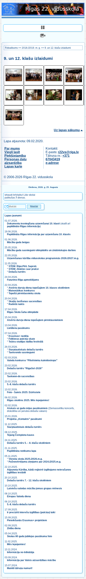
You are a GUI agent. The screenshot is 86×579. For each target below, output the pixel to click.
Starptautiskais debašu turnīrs (26, 349)
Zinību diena (14, 528)
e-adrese (52, 163)
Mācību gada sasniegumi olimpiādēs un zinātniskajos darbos (41, 250)
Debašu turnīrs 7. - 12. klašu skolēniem (29, 480)
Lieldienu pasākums (18, 328)
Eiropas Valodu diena (19, 496)
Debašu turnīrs (17, 271)
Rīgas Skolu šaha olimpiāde (22, 312)
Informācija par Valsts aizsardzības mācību (31, 560)
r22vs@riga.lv (68, 152)
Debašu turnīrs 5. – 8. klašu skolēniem (28, 443)
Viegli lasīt (12, 152)
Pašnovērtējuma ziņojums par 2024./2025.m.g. (35, 461)
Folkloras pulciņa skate (22, 338)
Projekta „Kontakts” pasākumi (24, 419)
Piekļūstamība (15, 155)
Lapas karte (13, 166)
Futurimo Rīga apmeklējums (23, 279)
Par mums (12, 148)
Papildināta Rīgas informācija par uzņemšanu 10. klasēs (39, 234)
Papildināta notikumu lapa (21, 451)
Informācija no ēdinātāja (20, 552)
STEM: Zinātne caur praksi (24, 269)
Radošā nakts (16, 304)
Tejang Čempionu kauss (20, 435)
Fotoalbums (11, 47)
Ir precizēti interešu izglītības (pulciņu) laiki (31, 512)
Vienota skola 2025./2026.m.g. (25, 459)
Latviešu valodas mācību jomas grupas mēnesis (34, 488)
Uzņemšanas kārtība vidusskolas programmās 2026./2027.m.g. (43, 258)
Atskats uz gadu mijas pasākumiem (27, 408)
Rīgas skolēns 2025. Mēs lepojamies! (28, 400)
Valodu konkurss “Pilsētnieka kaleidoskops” (32, 360)
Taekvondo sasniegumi (22, 352)
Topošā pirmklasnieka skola (24, 293)
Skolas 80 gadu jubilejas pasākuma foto (29, 536)
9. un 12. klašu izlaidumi (58, 47)
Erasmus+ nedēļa (19, 336)
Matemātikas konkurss (22, 290)
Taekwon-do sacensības (20, 376)
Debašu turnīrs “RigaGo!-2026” (25, 368)
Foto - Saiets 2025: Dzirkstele (23, 392)
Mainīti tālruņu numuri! (19, 568)
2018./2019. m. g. (31, 47)
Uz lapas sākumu (67, 130)
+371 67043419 (58, 157)
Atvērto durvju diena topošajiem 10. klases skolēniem (39, 287)
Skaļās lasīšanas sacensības (25, 301)
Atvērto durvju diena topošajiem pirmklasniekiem (35, 320)
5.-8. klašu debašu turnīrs (21, 384)
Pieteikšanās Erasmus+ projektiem (27, 520)
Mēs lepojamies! (16, 544)
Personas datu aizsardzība (15, 161)
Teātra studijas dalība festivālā (26, 341)
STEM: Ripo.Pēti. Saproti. (23, 266)
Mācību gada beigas (18, 242)
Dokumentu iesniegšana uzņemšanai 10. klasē (33, 223)
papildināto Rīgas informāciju (23, 226)
